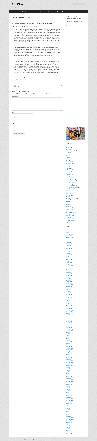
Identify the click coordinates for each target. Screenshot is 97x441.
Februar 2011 (69, 341)
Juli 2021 (68, 239)
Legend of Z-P (70, 220)
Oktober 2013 (69, 311)
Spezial (67, 199)
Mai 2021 (68, 240)
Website (13, 123)
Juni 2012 (68, 326)
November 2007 (69, 400)
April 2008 (68, 392)
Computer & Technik (70, 150)
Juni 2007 (68, 408)
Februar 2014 (69, 305)
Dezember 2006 (69, 417)
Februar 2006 (69, 433)
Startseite (14, 11)
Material (67, 173)
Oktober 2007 (69, 402)
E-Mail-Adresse (15, 117)
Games (69, 152)
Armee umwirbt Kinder (31, 26)
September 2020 (69, 250)
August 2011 (69, 332)
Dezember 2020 (69, 246)
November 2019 (69, 254)
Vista (68, 154)
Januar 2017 (69, 272)
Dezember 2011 (69, 327)
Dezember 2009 (69, 360)
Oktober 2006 (69, 420)
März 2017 (68, 270)
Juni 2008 (68, 389)
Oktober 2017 (69, 264)
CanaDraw (71, 171)
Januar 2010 (69, 359)
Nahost (69, 217)
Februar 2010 (69, 357)
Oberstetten (68, 195)
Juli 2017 (68, 267)
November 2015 (69, 281)
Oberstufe (71, 188)
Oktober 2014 (69, 297)
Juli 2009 (68, 368)
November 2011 (69, 329)
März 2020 (68, 253)
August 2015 (69, 286)
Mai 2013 (68, 319)
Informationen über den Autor (25, 11)
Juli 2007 (68, 406)
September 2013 (69, 313)
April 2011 (68, 338)
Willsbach (68, 214)
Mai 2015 (68, 291)
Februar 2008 (69, 395)
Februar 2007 (69, 414)
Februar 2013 (69, 321)
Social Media (70, 158)
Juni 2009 (68, 370)
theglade (68, 222)
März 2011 (68, 340)
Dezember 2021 (69, 234)
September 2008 (69, 384)
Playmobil (68, 196)
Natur (67, 190)
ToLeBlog (17, 4)
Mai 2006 (68, 428)
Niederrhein (68, 193)
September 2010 (69, 348)
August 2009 (69, 367)
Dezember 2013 (69, 308)
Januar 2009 (69, 378)
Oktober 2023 (69, 232)
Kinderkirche (72, 179)
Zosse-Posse (69, 218)
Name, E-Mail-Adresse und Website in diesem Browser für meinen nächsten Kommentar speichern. (35, 130)
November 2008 (69, 381)
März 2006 (68, 432)
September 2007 (69, 403)
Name (13, 112)
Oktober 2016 (69, 275)
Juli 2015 (68, 288)
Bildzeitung (68, 149)
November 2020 (69, 248)
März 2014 (68, 303)
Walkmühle (69, 192)
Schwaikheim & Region (71, 198)
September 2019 (69, 258)
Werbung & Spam (70, 212)
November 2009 (69, 362)
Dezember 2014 (69, 294)
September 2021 (69, 237)
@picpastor (79, 21)
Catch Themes (71, 439)
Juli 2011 (68, 333)
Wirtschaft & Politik (20, 79)
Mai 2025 (68, 231)
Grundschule (72, 185)
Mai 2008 (68, 390)
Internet (14, 79)
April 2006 (68, 430)
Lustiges (68, 168)
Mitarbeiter (71, 182)
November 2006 (69, 419)
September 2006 (69, 422)
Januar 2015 (69, 292)
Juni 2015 (68, 289)
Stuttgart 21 (68, 204)
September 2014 (69, 299)
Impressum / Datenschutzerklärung (43, 11)
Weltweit (68, 211)
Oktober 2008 (69, 383)
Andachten (71, 177)
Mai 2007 (68, 409)
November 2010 (69, 346)
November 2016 (69, 273)
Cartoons (69, 169)
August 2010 (69, 349)
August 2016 (69, 277)
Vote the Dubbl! (69, 209)
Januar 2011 (68, 343)
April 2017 (68, 269)
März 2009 (68, 375)
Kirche (68, 176)
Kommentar (15, 96)
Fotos (67, 155)
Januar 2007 (69, 416)
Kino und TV (69, 161)
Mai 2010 (68, 352)
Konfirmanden (72, 180)
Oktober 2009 (69, 364)
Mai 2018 (68, 261)
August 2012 (69, 322)
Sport (67, 201)
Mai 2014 (68, 302)
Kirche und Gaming (71, 165)
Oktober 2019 (69, 256)
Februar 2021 (69, 243)
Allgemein (68, 147)
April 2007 (68, 411)
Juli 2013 (68, 316)
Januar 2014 (69, 307)
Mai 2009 (68, 371)
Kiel (67, 160)
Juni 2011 (68, 335)
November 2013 (69, 310)
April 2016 (68, 280)
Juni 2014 (68, 300)
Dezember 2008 (69, 379)
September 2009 (69, 365)
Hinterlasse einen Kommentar (31, 20)
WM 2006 (69, 203)
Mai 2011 (68, 337)
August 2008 (69, 386)
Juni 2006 (68, 427)
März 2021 (68, 242)
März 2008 (68, 394)
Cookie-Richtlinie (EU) (59, 11)
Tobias (21, 20)
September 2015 (69, 284)
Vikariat (69, 166)
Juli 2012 (68, 324)
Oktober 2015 (69, 283)
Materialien (68, 174)
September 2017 (69, 265)
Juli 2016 (68, 278)
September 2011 (69, 330)
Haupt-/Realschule (73, 187)
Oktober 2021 (69, 235)
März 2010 (68, 356)
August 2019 (69, 259)
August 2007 (69, 405)
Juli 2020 (68, 251)
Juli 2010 (68, 351)
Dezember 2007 (69, 398)
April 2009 (68, 373)
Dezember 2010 (69, 345)
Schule (69, 184)
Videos (67, 206)
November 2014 (69, 296)
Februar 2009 (69, 376)
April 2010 (68, 354)
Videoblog (69, 207)
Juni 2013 (68, 318)
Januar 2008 (69, 397)
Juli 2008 (68, 387)
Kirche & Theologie (70, 163)
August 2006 (69, 424)
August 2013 (69, 314)
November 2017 (69, 262)
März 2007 (68, 413)
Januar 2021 (69, 245)
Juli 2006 (68, 425)
